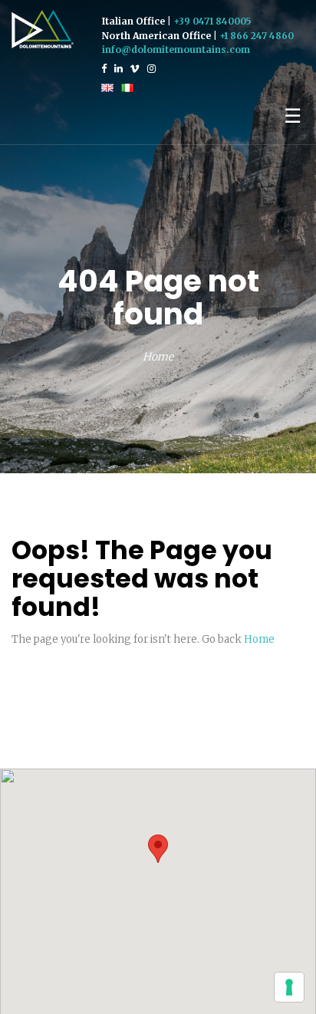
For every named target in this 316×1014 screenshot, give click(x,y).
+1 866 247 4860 (256, 35)
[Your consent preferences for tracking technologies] (289, 987)
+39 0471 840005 (212, 21)
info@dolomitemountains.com (176, 49)
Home (158, 357)
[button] (158, 848)
